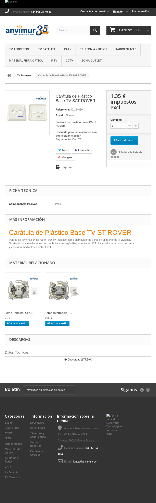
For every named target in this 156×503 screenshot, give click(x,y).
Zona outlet (91, 60)
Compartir (83, 150)
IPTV (54, 60)
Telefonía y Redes (93, 49)
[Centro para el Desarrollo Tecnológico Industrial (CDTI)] (114, 424)
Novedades (37, 422)
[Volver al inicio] (9, 75)
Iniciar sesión (140, 11)
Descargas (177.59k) (79, 359)
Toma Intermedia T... (58, 313)
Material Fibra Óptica (26, 60)
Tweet (65, 150)
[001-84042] (63, 290)
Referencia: (63, 109)
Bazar (8, 422)
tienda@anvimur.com (85, 461)
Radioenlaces (125, 49)
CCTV (69, 60)
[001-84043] (23, 290)
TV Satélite (47, 49)
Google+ (67, 157)
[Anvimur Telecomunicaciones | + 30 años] (27, 31)
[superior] (78, 4)
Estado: (60, 115)
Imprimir (67, 167)
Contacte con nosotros (94, 11)
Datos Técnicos (17, 352)
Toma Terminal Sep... (19, 313)
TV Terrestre (19, 49)
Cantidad (116, 119)
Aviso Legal (37, 428)
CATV (68, 49)
